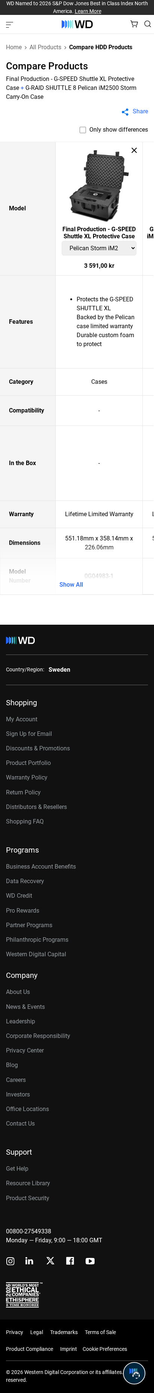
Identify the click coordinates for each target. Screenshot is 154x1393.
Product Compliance (29, 1349)
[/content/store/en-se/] (77, 24)
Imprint (68, 1349)
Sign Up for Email (29, 733)
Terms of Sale (100, 1332)
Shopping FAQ (25, 821)
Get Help (17, 1168)
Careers (16, 1079)
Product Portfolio (28, 762)
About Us (18, 991)
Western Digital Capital (36, 954)
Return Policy (23, 792)
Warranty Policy (26, 777)
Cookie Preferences (105, 1349)
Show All (71, 584)
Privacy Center (25, 1050)
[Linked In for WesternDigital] (29, 1262)
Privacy (14, 1332)
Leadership (20, 1021)
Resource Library (28, 1183)
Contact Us (20, 1123)
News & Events (25, 1006)
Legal (36, 1332)
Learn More (88, 11)
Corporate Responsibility (38, 1035)
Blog (12, 1065)
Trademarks (64, 1332)
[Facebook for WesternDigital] (70, 1262)
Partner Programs (29, 925)
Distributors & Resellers (36, 806)
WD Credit (19, 895)
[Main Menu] (10, 24)
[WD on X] (50, 1261)
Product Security (27, 1198)
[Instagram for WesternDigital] (10, 1262)
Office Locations (27, 1109)
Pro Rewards (22, 910)
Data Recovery (25, 881)
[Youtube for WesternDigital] (90, 1262)
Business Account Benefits (41, 866)
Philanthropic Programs (37, 939)
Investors (18, 1094)
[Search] (147, 24)
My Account (21, 719)
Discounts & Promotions (38, 748)
